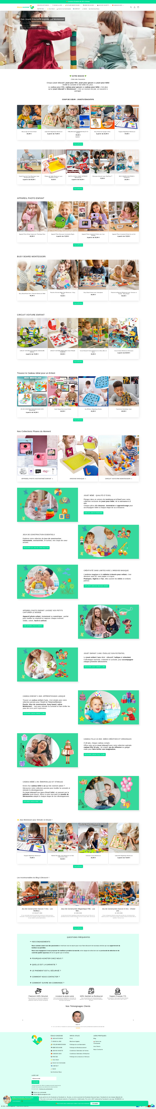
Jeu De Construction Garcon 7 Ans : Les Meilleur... (37, 910)
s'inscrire (35, 1082)
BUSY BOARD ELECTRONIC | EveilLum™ (127, 177)
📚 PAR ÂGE (54, 1056)
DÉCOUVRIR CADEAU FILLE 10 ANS (94, 754)
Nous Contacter (98, 1049)
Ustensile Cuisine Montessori (93, 855)
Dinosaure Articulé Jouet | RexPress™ (102, 176)
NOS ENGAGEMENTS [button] (41, 942)
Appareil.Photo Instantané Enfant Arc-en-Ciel (123, 234)
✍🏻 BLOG (53, 1069)
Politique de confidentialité (77, 1044)
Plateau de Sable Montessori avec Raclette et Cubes (53, 177)
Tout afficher (78, 144)
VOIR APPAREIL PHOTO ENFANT (33, 626)
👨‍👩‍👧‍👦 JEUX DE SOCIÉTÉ (57, 1050)
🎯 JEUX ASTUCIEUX (57, 1038)
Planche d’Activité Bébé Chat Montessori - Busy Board (62, 293)
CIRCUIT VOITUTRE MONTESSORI (117, 478)
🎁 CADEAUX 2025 (56, 1053)
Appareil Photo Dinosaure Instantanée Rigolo (62, 234)
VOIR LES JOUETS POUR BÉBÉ (93, 513)
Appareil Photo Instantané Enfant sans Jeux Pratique (93, 235)
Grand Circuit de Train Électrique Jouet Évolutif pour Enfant (29, 177)
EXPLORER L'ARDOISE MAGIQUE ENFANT (96, 586)
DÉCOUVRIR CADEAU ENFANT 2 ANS (34, 713)
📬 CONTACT (55, 1066)
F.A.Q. (71, 1038)
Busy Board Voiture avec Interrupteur (93, 292)
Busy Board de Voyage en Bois (102, 131)
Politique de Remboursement (78, 1047)
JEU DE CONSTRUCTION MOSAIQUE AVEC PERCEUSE (32, 410)
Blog (95, 1038)
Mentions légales (75, 1041)
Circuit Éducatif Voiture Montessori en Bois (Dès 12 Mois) (93, 351)
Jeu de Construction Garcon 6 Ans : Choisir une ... (118, 910)
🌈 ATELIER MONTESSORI (58, 1044)
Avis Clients (97, 1046)
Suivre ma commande (40, 1092)
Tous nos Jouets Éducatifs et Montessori (34, 27)
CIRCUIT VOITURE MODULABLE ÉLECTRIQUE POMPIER (62, 351)
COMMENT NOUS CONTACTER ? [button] (46, 977)
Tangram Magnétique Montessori (126, 131)
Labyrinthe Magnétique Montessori (53, 131)
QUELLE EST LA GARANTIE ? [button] (44, 964)
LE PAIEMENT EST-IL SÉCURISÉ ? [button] (46, 971)
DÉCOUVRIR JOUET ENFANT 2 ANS (94, 667)
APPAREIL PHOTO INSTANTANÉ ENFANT (36, 478)
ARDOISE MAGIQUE (77, 478)
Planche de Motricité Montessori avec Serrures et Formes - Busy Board (124, 293)
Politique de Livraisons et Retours (79, 1056)
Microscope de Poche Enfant (29, 131)
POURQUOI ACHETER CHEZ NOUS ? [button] (47, 958)
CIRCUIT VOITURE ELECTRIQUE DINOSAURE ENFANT (32, 351)
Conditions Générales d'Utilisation (79, 1053)
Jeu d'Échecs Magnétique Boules (93, 409)
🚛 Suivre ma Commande (58, 1063)
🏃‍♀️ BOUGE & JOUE (56, 1041)
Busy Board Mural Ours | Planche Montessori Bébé (32, 293)
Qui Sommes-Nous (56, 1072)
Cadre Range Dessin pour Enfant (62, 409)
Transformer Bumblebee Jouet (124, 409)
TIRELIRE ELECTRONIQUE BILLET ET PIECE (78, 132)
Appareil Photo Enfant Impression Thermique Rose (32, 234)
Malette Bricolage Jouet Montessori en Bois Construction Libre (62, 856)
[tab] (78, 942)
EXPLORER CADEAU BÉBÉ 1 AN (33, 801)
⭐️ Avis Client (55, 1060)
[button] (43, 5)
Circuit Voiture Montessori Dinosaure (123, 350)
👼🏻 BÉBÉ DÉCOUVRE (56, 1047)
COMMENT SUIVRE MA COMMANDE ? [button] (48, 983)
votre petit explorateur (37, 708)
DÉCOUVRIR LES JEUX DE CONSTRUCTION (36, 547)
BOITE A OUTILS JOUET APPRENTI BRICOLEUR (78, 177)
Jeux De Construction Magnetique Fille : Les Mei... (78, 910)
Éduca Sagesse (10, 1106)
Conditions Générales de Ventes (79, 1050)
